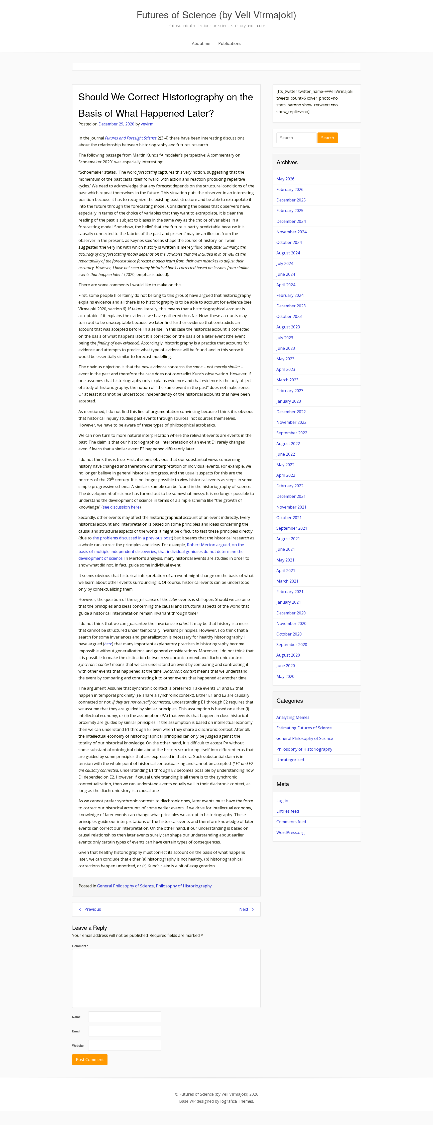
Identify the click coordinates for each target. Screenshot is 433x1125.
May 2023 (285, 359)
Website (78, 1045)
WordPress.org (290, 832)
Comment (80, 946)
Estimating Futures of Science (304, 728)
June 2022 (285, 454)
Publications (229, 43)
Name (76, 1017)
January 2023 (288, 401)
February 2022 (289, 485)
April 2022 (285, 475)
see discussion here (121, 507)
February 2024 (289, 295)
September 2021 (291, 528)
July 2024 (284, 263)
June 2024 (285, 274)
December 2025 (291, 200)
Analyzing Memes (292, 717)
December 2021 (291, 496)
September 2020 (291, 644)
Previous (92, 909)
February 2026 (289, 189)
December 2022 (291, 411)
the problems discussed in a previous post (132, 538)
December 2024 (291, 221)
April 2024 (285, 285)
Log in (282, 800)
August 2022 (288, 443)
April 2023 (285, 369)
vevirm (147, 124)
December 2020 (291, 613)
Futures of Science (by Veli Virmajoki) (216, 14)
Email (76, 1031)
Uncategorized (290, 759)
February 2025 (289, 210)
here (108, 644)
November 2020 (291, 623)
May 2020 (285, 676)
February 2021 (289, 591)
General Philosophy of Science (125, 886)
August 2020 (288, 655)
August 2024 (288, 253)
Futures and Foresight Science (131, 138)
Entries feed (287, 811)
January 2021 (288, 602)
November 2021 (291, 507)
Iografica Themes (236, 1101)
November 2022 (291, 422)
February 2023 (289, 390)
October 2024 (289, 242)
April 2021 (285, 570)
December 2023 (291, 306)
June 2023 (285, 348)
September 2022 (291, 433)
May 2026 (285, 179)
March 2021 (287, 581)
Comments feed (291, 821)
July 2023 (284, 337)
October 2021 (289, 517)
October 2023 (289, 316)
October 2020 (289, 634)
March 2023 (287, 380)
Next (243, 909)
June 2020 (285, 665)
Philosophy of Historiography (184, 886)
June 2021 (285, 549)
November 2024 (291, 232)
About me (201, 43)
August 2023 (288, 327)
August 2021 (288, 538)
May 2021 (285, 560)
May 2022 (285, 464)
